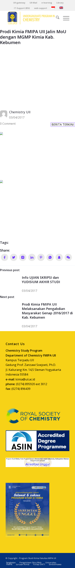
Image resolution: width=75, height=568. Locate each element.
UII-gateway (19, 2)
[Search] (55, 18)
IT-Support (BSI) (22, 8)
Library (60, 2)
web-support (40, 8)
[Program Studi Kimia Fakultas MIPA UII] (31, 18)
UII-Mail (33, 2)
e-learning (47, 2)
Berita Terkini (63, 125)
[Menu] (64, 18)
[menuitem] (19, 3)
